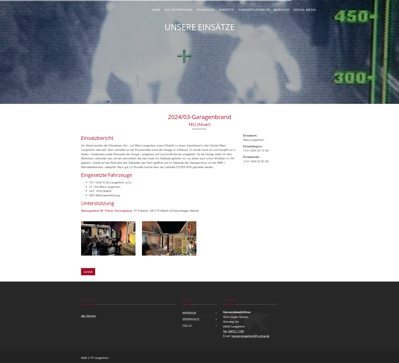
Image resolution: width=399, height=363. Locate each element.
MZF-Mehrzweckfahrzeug (104, 195)
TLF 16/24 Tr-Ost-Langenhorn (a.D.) (110, 182)
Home (156, 10)
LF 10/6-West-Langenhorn (104, 187)
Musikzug (282, 10)
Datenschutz (190, 318)
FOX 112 (187, 325)
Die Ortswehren (178, 10)
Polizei (109, 211)
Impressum (189, 312)
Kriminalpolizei (123, 211)
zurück (88, 271)
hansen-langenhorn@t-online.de (250, 336)
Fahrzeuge (206, 10)
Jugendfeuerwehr (254, 10)
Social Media (305, 10)
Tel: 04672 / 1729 (233, 331)
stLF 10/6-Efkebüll (100, 191)
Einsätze (226, 10)
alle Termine (88, 316)
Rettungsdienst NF (92, 211)
